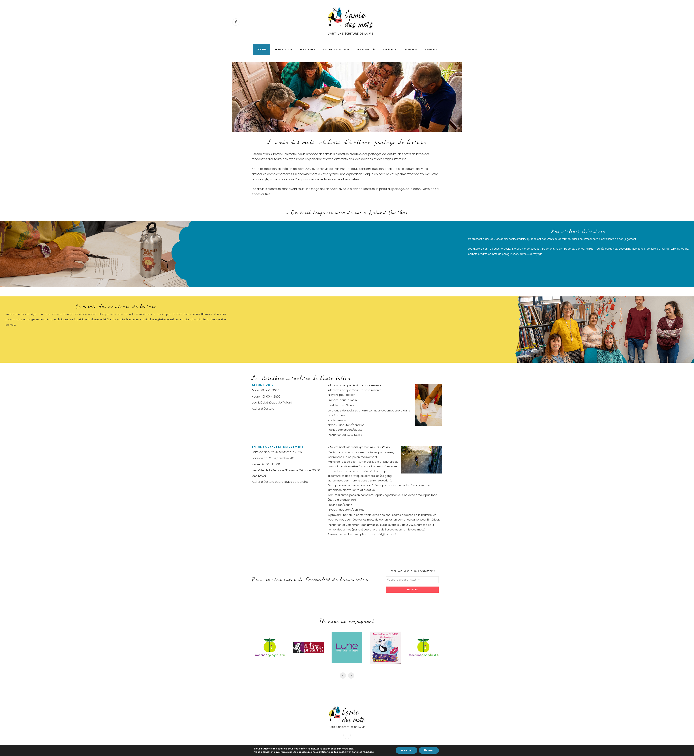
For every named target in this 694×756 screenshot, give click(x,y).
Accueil (262, 49)
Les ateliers (307, 49)
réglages (368, 752)
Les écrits (389, 49)
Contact (431, 49)
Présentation (283, 49)
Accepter (406, 750)
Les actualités (366, 49)
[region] (347, 97)
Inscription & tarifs (336, 49)
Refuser (429, 750)
